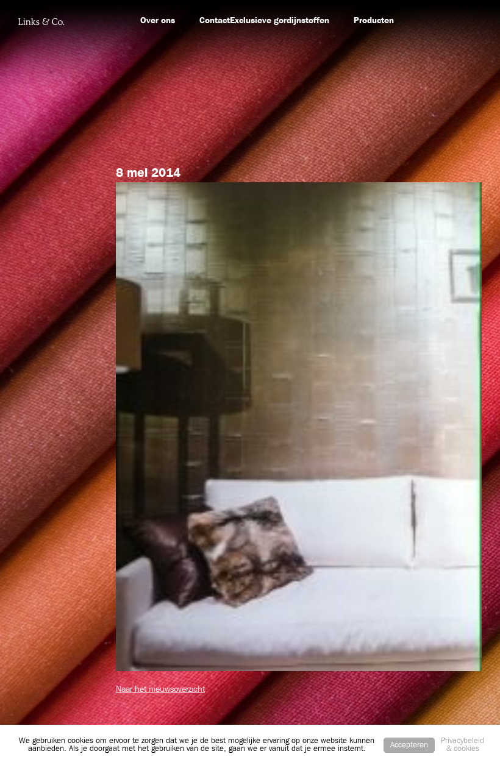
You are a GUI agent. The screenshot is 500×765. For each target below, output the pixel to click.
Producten (374, 20)
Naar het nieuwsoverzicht (160, 689)
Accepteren (409, 745)
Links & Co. (41, 21)
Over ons (157, 20)
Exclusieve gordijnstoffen (279, 20)
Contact (214, 20)
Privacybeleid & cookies (462, 745)
